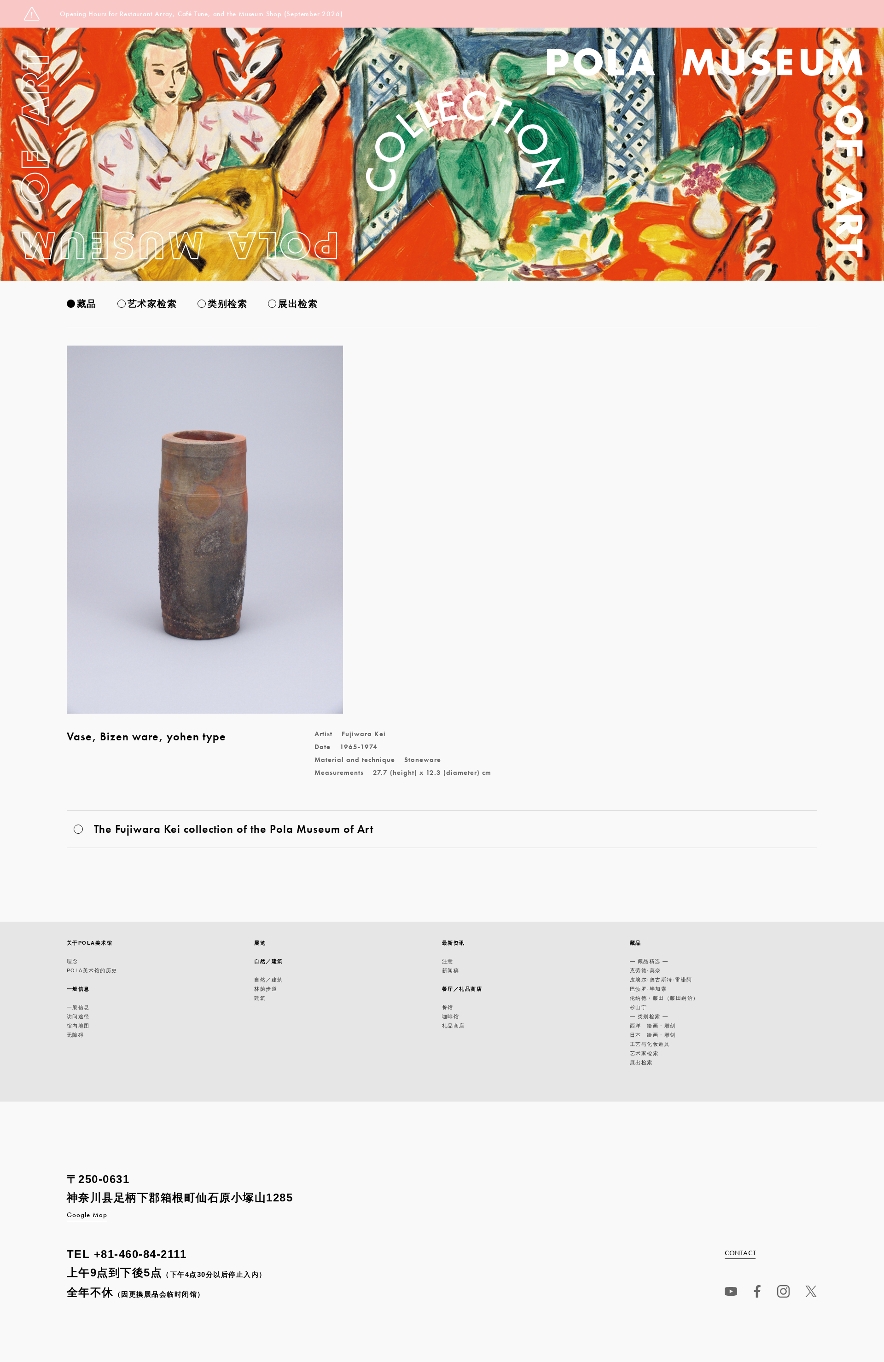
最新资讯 (453, 943)
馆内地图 (78, 1025)
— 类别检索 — (649, 1016)
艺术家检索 (152, 304)
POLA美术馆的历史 (92, 970)
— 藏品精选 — (649, 961)
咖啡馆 (450, 1016)
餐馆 (448, 1007)
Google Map (87, 1214)
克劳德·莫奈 (645, 970)
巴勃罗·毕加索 (648, 989)
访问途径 (78, 1016)
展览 (260, 943)
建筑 (260, 998)
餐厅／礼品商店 (462, 989)
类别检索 (227, 304)
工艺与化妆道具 (650, 1044)
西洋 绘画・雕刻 (653, 1025)
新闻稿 (450, 970)
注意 (448, 961)
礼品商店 (453, 1025)
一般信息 (78, 989)
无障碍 (75, 1035)
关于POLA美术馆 (90, 943)
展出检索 (298, 304)
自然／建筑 (268, 961)
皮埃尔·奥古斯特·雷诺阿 (661, 979)
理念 (72, 961)
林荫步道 (265, 989)
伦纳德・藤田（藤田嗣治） (664, 998)
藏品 (87, 304)
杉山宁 (638, 1007)
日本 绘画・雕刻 (653, 1035)
